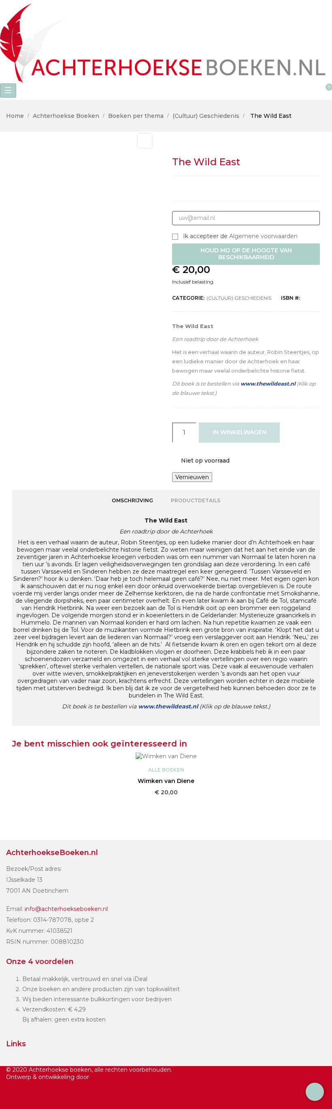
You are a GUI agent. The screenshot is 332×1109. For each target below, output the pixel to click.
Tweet (237, 188)
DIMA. (100, 1077)
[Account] (101, 91)
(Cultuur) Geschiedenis (238, 298)
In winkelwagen (239, 432)
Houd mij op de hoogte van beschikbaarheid (246, 254)
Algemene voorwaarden (263, 236)
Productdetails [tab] (195, 500)
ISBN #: (290, 298)
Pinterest (272, 188)
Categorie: (188, 298)
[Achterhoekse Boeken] (166, 41)
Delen (220, 188)
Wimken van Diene (166, 781)
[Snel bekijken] (166, 804)
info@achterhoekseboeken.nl (66, 909)
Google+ (255, 188)
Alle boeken (166, 770)
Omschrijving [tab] (132, 500)
